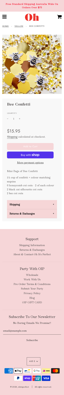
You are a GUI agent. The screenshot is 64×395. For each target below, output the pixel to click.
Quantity (12, 113)
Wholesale (32, 275)
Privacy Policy (32, 293)
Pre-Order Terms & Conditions (32, 284)
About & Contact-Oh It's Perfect (32, 254)
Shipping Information (32, 245)
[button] (33, 361)
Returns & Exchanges (22, 213)
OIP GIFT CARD (32, 302)
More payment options (30, 162)
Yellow (18, 26)
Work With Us (32, 279)
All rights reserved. (43, 387)
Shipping (12, 136)
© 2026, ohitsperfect (19, 387)
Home (5, 26)
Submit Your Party (32, 288)
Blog (32, 298)
